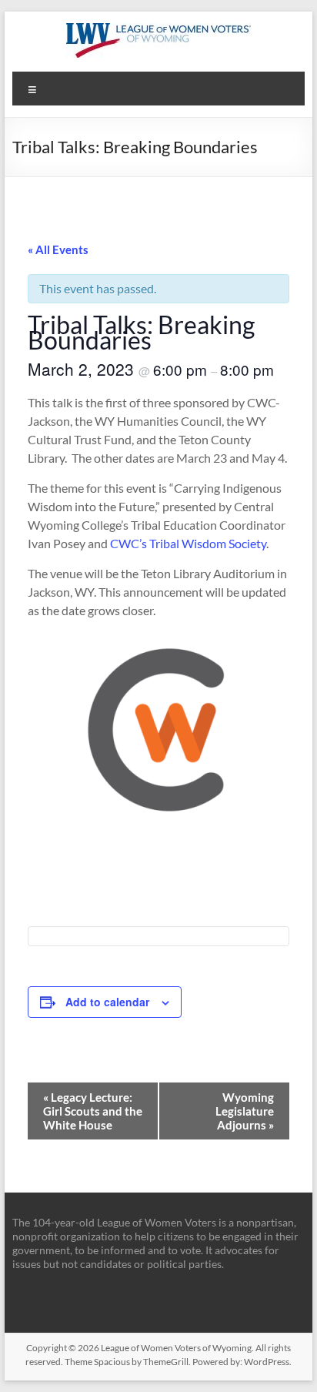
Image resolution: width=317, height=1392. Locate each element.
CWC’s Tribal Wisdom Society (188, 543)
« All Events (58, 249)
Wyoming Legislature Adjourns (244, 1111)
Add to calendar (107, 1001)
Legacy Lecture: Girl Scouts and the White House (92, 1111)
